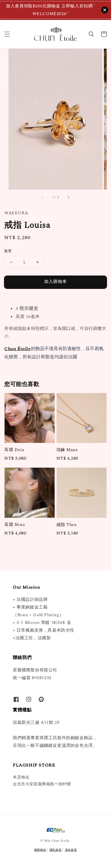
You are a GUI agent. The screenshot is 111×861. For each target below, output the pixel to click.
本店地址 (21, 777)
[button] (7, 34)
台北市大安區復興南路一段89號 (42, 784)
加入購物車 (55, 281)
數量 (8, 251)
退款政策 (71, 850)
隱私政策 (56, 850)
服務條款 (40, 850)
